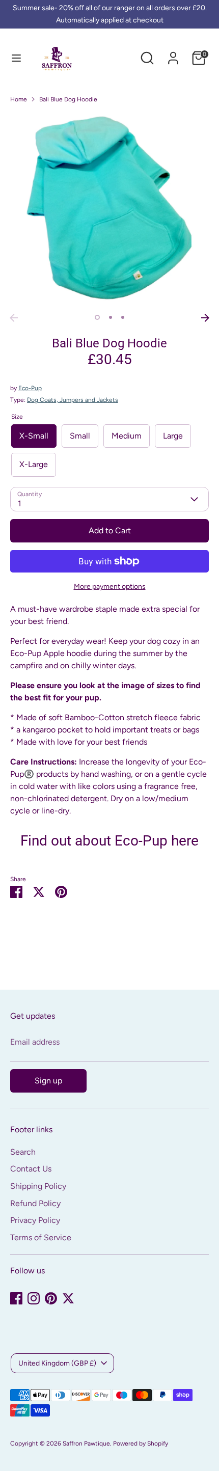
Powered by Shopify (140, 1443)
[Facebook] (16, 1298)
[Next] (205, 318)
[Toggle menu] (16, 57)
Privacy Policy (35, 1220)
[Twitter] (68, 1298)
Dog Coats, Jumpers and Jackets (72, 399)
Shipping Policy (38, 1186)
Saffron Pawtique (86, 1443)
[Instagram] (34, 1298)
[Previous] (14, 318)
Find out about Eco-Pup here (109, 840)
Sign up (48, 1080)
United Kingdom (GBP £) (57, 1363)
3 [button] (122, 317)
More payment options (110, 586)
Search (23, 1152)
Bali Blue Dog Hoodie (68, 99)
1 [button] (97, 317)
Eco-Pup (30, 388)
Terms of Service (40, 1237)
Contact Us (30, 1169)
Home (18, 99)
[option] (109, 210)
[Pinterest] (51, 1298)
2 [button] (110, 317)
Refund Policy (35, 1203)
